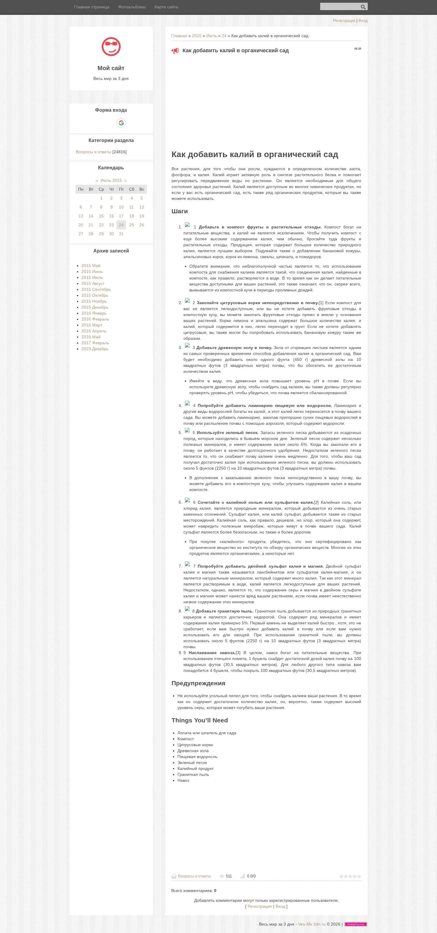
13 (80, 216)
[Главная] (111, 54)
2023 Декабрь (94, 348)
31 (121, 233)
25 (131, 224)
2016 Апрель (93, 331)
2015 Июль (92, 277)
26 (141, 224)
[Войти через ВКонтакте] (100, 123)
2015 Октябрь (94, 295)
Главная (179, 35)
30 (111, 233)
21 (91, 224)
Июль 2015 (111, 180)
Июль (211, 35)
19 (141, 216)
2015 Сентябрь (96, 289)
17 (121, 216)
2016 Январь (93, 313)
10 (121, 207)
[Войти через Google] (121, 123)
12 (141, 207)
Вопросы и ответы (194, 876)
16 (111, 216)
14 (91, 216)
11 (131, 207)
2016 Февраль (95, 319)
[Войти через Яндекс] (110, 123)
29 (101, 233)
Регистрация (344, 20)
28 (91, 233)
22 (101, 224)
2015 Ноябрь (94, 301)
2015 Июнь (92, 271)
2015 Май (90, 265)
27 (80, 233)
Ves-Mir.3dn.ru (312, 924)
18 (131, 216)
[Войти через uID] (90, 123)
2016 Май (90, 336)
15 (101, 216)
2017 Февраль (95, 342)
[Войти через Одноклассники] (131, 123)
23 (111, 224)
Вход (363, 20)
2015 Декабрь (94, 307)
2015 (197, 35)
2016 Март (91, 325)
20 (80, 224)
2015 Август (92, 283)
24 (224, 35)
